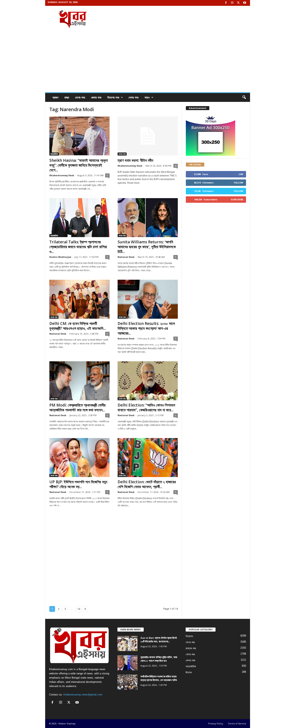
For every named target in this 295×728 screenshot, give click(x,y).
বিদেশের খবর (113, 97)
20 (175, 165)
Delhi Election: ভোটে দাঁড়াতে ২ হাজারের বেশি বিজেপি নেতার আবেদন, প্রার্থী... (147, 484)
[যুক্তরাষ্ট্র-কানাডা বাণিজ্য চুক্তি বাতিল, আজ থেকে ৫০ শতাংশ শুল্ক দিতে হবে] (127, 662)
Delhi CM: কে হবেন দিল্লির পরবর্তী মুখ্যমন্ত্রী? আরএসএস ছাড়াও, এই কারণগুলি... (77, 326)
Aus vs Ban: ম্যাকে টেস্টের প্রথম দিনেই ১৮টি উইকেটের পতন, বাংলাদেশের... (158, 639)
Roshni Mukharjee (60, 256)
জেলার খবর (96, 97)
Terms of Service (237, 723)
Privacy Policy (215, 723)
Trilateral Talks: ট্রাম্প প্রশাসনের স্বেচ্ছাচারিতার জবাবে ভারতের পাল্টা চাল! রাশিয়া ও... (78, 246)
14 (78, 608)
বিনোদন (189, 672)
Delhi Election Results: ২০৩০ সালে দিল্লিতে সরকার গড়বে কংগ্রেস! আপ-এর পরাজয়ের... (146, 328)
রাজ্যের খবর (191, 648)
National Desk (126, 256)
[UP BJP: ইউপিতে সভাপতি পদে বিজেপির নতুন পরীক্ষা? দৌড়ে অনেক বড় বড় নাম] (79, 457)
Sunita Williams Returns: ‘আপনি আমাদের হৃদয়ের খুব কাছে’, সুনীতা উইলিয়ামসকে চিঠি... (147, 246)
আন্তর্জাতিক (54, 154)
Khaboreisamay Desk (61, 175)
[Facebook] (226, 3)
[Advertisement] (147, 62)
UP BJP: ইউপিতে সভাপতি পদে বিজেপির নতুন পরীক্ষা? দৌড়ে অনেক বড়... (78, 484)
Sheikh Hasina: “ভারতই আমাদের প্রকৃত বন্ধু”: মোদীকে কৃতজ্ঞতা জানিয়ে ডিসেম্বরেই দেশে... (78, 165)
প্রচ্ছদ (55, 97)
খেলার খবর (133, 97)
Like (241, 174)
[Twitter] (238, 3)
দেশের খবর (80, 97)
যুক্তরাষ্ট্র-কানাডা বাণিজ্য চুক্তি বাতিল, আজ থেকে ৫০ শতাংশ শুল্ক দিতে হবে (158, 658)
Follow (238, 182)
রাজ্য (66, 97)
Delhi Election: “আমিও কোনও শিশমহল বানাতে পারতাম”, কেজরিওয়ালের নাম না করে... (146, 407)
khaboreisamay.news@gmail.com (82, 694)
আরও (147, 97)
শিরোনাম (189, 636)
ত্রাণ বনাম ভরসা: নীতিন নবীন (135, 160)
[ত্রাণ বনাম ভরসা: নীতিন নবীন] (148, 136)
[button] (244, 97)
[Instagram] (232, 3)
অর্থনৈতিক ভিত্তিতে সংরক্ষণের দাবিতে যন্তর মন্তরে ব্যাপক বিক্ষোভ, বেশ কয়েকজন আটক (158, 678)
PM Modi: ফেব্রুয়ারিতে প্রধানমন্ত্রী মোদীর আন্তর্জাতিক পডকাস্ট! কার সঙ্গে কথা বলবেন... (77, 407)
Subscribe (237, 199)
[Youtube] (244, 3)
